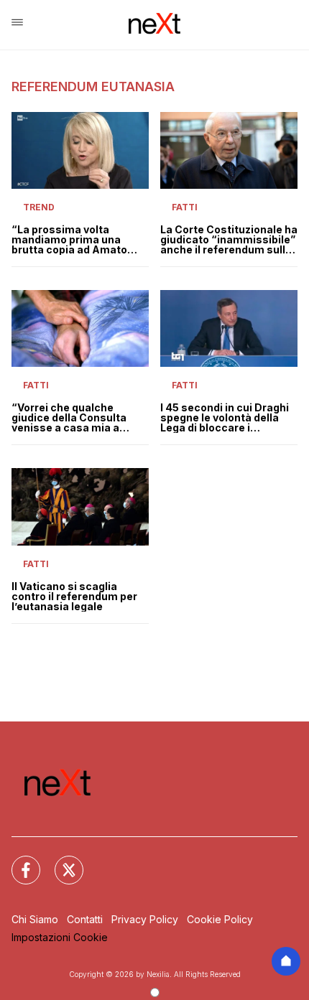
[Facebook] (17, 861)
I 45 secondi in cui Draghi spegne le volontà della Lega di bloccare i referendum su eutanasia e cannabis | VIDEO (226, 418)
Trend (39, 207)
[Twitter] (60, 861)
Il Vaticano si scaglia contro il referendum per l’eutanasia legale (74, 596)
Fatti (185, 207)
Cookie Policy (220, 919)
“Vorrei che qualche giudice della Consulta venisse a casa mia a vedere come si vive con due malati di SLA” (73, 418)
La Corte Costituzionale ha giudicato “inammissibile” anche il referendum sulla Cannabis (229, 240)
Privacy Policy (144, 919)
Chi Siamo (34, 919)
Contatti (85, 919)
